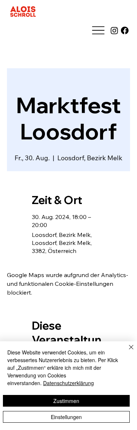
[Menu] (98, 30)
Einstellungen (66, 417)
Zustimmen (66, 400)
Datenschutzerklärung (68, 383)
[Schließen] (127, 351)
